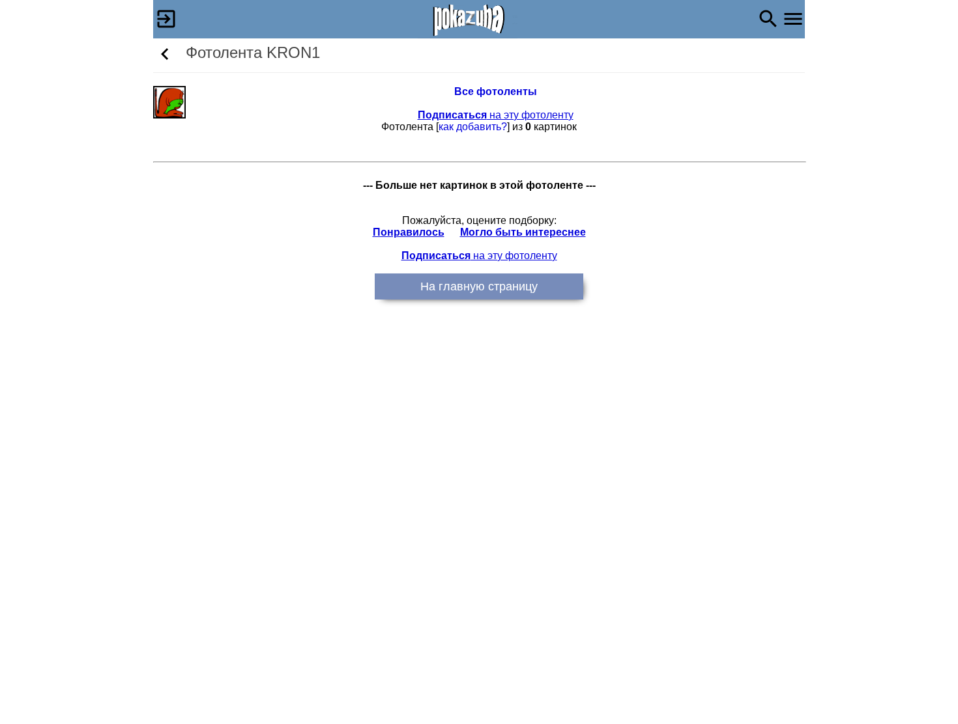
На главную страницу (479, 286)
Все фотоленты (495, 91)
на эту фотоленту (495, 114)
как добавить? (473, 126)
